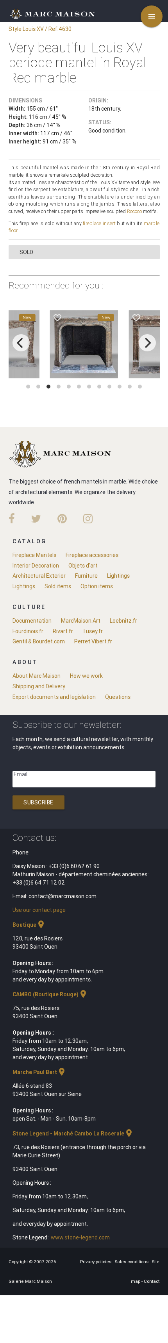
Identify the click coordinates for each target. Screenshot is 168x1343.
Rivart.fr (63, 631)
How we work (86, 675)
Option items (96, 586)
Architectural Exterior (39, 575)
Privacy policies (96, 1261)
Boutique (29, 924)
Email (20, 774)
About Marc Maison (37, 675)
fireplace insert (99, 223)
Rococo (134, 211)
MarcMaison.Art (80, 620)
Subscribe (38, 802)
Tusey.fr (92, 631)
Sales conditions (132, 1261)
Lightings (118, 575)
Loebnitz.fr (123, 620)
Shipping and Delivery (39, 686)
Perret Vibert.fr (93, 641)
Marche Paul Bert (39, 1072)
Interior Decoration (36, 565)
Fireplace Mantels (34, 555)
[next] (147, 342)
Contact (151, 1281)
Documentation (32, 620)
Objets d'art (83, 565)
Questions (117, 696)
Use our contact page (39, 909)
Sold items (58, 586)
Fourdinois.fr (28, 631)
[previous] (21, 342)
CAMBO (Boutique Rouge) (50, 994)
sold (26, 252)
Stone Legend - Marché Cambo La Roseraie (73, 1133)
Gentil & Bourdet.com (39, 641)
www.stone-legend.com (80, 1237)
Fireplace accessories (92, 555)
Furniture (86, 575)
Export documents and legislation (54, 696)
